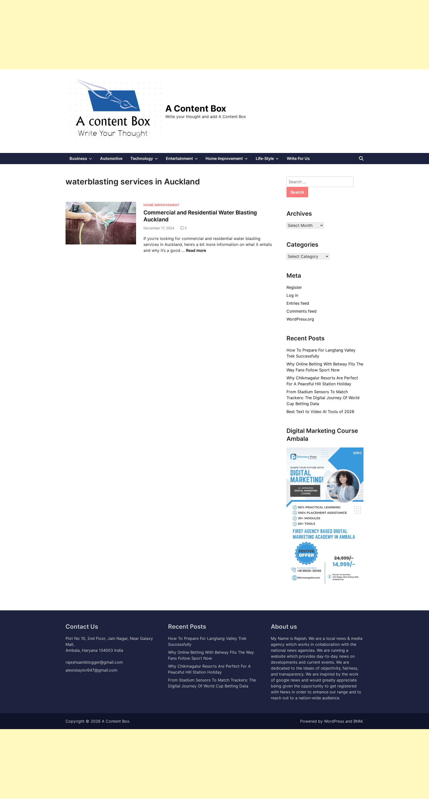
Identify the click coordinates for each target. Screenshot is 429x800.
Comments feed (301, 311)
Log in (292, 295)
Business (83, 160)
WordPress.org (300, 319)
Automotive (111, 158)
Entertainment (184, 160)
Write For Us (298, 158)
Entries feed (297, 303)
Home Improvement (229, 160)
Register (294, 287)
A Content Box (195, 108)
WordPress (334, 721)
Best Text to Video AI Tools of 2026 (320, 411)
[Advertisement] (149, 34)
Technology (146, 160)
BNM (358, 721)
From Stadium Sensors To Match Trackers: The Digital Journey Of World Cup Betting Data (322, 397)
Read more (196, 250)
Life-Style (269, 160)
